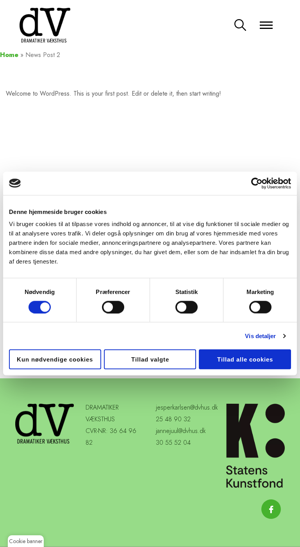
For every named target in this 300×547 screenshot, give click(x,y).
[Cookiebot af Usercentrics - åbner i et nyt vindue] (257, 183)
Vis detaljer (260, 335)
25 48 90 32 (173, 419)
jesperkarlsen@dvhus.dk (187, 407)
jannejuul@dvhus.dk (181, 430)
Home (9, 54)
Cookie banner (26, 541)
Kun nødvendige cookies (55, 359)
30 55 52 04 (173, 442)
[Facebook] (271, 509)
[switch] (113, 307)
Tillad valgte (150, 359)
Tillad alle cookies (245, 359)
